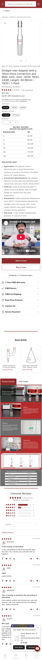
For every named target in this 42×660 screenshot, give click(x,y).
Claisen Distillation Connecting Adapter (9, 366)
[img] (7, 539)
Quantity (5, 119)
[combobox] (20, 4)
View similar (19, 647)
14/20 (5, 107)
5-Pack (16, 115)
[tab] (8, 382)
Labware (5, 17)
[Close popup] (38, 627)
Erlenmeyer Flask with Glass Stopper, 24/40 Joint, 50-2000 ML (30, 366)
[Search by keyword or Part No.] (33, 3)
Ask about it (32, 647)
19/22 (14, 107)
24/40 (23, 107)
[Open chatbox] (37, 648)
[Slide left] (15, 60)
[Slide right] (26, 60)
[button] (7, 90)
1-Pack (6, 115)
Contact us (23, 101)
